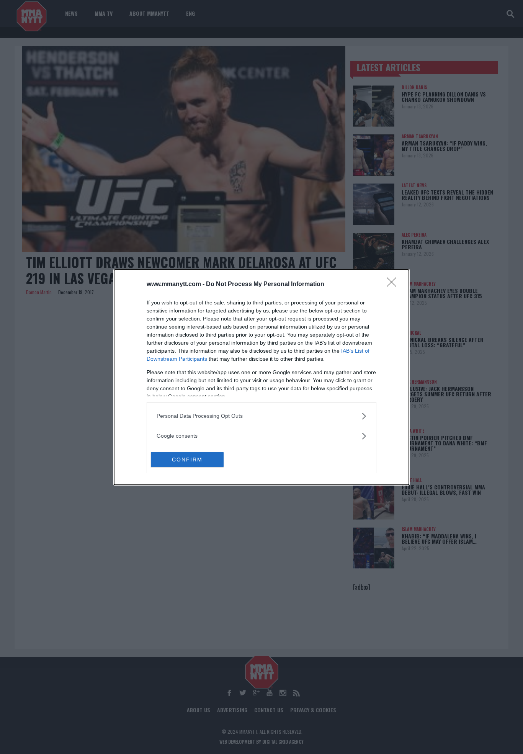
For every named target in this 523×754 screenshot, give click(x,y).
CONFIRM (187, 459)
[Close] (394, 284)
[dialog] (261, 377)
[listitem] (261, 416)
